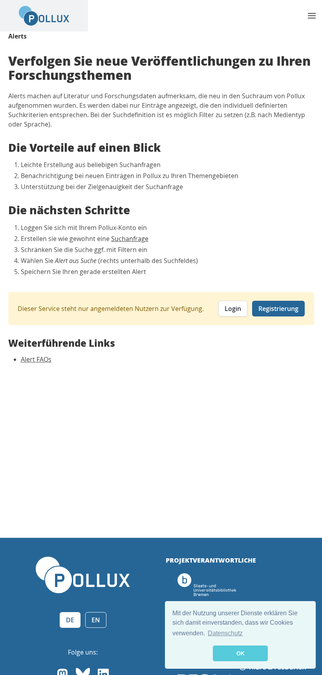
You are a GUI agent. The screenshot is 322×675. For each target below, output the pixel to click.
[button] (312, 16)
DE (70, 620)
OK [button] (240, 653)
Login (233, 308)
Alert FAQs (36, 359)
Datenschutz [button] (225, 633)
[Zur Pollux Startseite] (44, 15)
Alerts (17, 36)
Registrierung (278, 308)
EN (95, 620)
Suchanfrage (129, 238)
